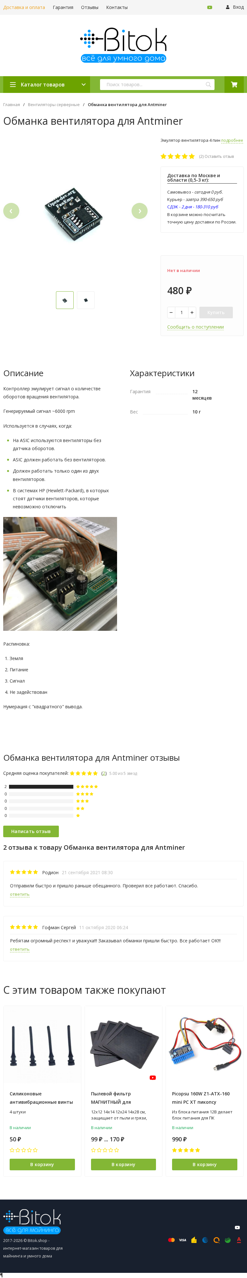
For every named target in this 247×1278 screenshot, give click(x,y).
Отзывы (89, 7)
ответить (20, 894)
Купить (216, 312)
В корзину (42, 1164)
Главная (11, 105)
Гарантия (63, 7)
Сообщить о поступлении (195, 327)
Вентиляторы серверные (54, 105)
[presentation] (11, 211)
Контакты (117, 7)
